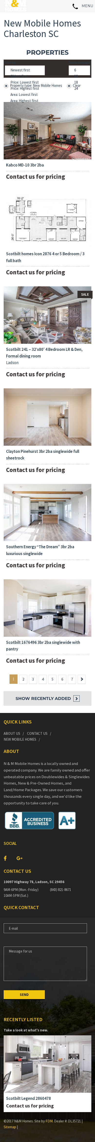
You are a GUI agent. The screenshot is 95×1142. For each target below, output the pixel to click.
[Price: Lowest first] (25, 82)
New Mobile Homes (20, 739)
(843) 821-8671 (60, 889)
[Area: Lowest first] (25, 95)
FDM (49, 1121)
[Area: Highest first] (25, 101)
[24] (79, 89)
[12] (79, 76)
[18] (79, 82)
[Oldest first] (25, 76)
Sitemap (10, 1127)
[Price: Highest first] (25, 89)
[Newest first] (25, 70)
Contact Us (37, 733)
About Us (12, 733)
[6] (79, 70)
